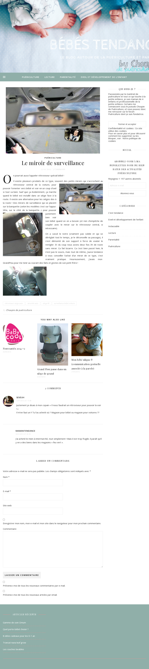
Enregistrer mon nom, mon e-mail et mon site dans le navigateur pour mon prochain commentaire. (52, 523)
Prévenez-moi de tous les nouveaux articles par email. (30, 594)
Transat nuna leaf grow (14, 642)
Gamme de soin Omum (14, 622)
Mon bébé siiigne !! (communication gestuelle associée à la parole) (86, 364)
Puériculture (30, 77)
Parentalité (68, 77)
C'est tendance (115, 212)
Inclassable (113, 226)
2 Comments (59, 169)
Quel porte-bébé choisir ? (16, 629)
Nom (6, 476)
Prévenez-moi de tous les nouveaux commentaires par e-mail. (34, 585)
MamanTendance (25, 430)
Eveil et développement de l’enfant (104, 77)
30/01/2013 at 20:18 (23, 434)
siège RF (46, 303)
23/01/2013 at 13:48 (23, 401)
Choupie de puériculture (19, 310)
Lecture (50, 77)
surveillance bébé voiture (64, 303)
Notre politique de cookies (124, 139)
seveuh (20, 397)
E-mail (7, 491)
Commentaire (9, 528)
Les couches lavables (13, 649)
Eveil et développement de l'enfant (125, 219)
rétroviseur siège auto (14, 303)
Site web (7, 505)
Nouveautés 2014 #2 (14, 348)
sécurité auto (33, 303)
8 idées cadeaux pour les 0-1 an (19, 635)
